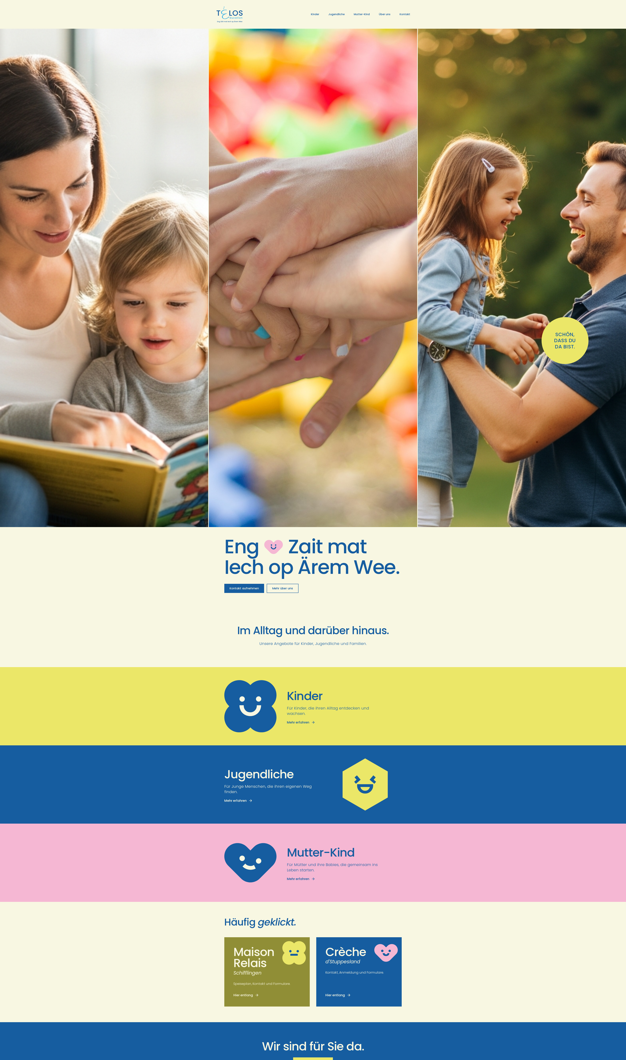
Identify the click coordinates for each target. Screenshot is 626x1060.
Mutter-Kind (362, 14)
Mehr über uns (282, 588)
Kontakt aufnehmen (244, 588)
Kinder (315, 14)
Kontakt (405, 14)
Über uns (384, 14)
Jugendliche (336, 14)
